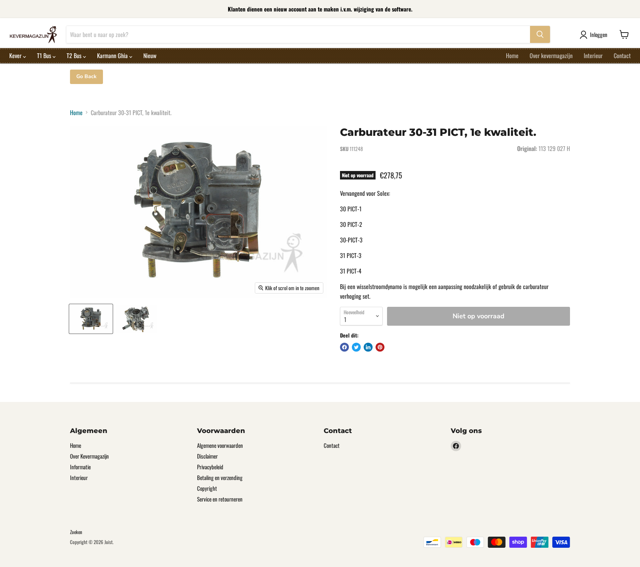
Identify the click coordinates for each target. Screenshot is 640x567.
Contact (622, 55)
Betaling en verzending (220, 477)
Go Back (86, 76)
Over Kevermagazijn (89, 456)
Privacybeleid (210, 467)
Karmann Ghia (113, 55)
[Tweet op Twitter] (356, 347)
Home (512, 55)
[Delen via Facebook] (344, 347)
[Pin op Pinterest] (380, 347)
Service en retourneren (220, 499)
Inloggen (598, 34)
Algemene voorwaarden (220, 445)
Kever (16, 55)
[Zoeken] (540, 34)
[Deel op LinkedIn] (368, 347)
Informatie (80, 467)
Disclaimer (207, 456)
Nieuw (149, 55)
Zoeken (76, 532)
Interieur (593, 55)
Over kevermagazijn (551, 55)
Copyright (207, 488)
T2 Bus (75, 55)
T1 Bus (45, 55)
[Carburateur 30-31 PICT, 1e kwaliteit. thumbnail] (91, 318)
